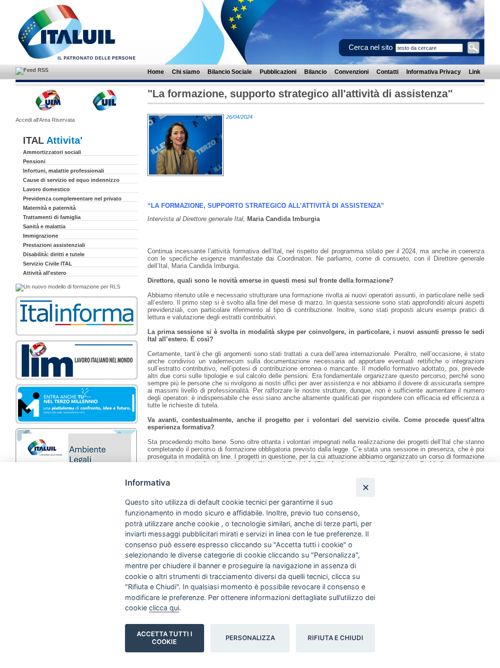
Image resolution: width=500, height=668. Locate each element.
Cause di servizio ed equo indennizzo (71, 180)
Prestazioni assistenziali (54, 245)
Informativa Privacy (433, 71)
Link (474, 71)
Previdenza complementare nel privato (72, 198)
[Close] (365, 487)
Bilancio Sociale (230, 71)
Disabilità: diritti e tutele (53, 254)
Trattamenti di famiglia (52, 217)
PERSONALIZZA (250, 638)
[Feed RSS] (32, 70)
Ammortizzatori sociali (52, 152)
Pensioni (34, 161)
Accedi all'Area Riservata (45, 120)
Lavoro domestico (46, 189)
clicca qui (164, 607)
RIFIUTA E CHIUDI (335, 638)
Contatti (387, 71)
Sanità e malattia (44, 226)
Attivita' (64, 140)
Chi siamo (186, 71)
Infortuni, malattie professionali (63, 171)
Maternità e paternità (49, 208)
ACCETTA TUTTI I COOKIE (164, 638)
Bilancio (315, 71)
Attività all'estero (44, 273)
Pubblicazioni (278, 71)
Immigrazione (40, 236)
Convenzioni (351, 71)
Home (155, 71)
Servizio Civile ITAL (47, 264)
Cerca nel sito (371, 47)
